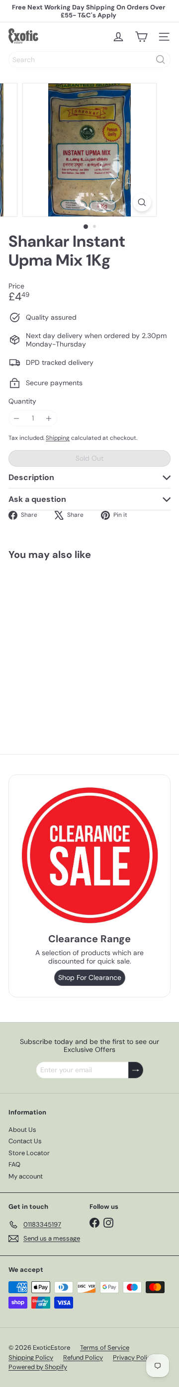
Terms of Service (104, 1347)
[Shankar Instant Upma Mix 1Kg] (70, 641)
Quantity (22, 401)
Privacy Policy (133, 1357)
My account (25, 1176)
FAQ (14, 1164)
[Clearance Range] (89, 855)
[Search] (161, 59)
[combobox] (89, 59)
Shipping (58, 438)
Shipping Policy (30, 1357)
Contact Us (25, 1141)
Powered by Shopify (37, 1367)
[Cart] (141, 36)
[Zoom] (142, 202)
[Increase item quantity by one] (49, 418)
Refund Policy (83, 1357)
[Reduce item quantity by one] (16, 418)
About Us (22, 1129)
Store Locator (29, 1153)
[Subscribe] (135, 1070)
